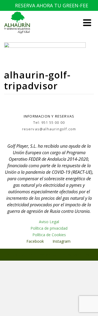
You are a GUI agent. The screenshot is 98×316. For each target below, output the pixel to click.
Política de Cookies (49, 234)
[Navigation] (87, 22)
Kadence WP (81, 254)
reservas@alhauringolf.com (49, 129)
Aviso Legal (49, 221)
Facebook (35, 241)
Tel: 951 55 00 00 (49, 122)
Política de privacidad (49, 228)
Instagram (62, 241)
